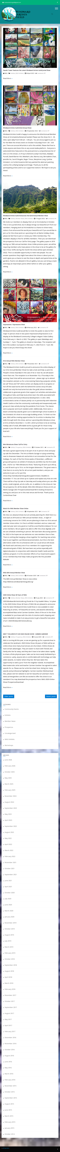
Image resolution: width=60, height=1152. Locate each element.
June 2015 (8, 1110)
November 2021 (10, 862)
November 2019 (10, 923)
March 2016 (9, 1074)
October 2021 (10, 868)
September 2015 (11, 1098)
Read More (7, 78)
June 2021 (8, 880)
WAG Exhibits (19, 73)
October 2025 (10, 772)
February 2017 (10, 1031)
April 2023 (8, 820)
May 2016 (8, 1068)
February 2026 (10, 766)
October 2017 (10, 1001)
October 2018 (10, 959)
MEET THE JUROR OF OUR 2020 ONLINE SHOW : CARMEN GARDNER (25, 634)
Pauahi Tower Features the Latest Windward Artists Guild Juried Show (26, 70)
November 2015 (10, 1086)
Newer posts (51, 696)
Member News (20, 218)
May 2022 (8, 838)
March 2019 (9, 947)
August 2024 (9, 802)
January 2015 (9, 1128)
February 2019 (10, 953)
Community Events (12, 709)
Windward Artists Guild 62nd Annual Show (17, 128)
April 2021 (8, 887)
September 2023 (11, 808)
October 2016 (10, 1050)
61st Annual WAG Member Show (14, 361)
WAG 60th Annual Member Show (14, 573)
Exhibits (12, 73)
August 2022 (9, 832)
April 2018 (8, 977)
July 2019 (8, 941)
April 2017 (8, 1025)
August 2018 (9, 971)
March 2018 (9, 983)
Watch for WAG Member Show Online (15, 508)
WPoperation (6, 1148)
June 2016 (8, 1062)
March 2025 (9, 784)
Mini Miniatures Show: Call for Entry (15, 444)
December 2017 (10, 995)
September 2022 (11, 826)
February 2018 (10, 989)
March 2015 (9, 1116)
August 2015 (9, 1104)
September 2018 (11, 965)
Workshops (9, 745)
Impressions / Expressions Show (14, 324)
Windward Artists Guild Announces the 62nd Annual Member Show (25, 216)
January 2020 (9, 917)
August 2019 (9, 935)
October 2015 (10, 1092)
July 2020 (8, 899)
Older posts (8, 696)
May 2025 (8, 778)
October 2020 (10, 893)
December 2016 (10, 1037)
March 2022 (9, 850)
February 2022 (10, 856)
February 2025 (10, 790)
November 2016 (10, 1043)
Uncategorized (10, 733)
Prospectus (19, 447)
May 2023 (8, 814)
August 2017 (9, 1013)
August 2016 (9, 1056)
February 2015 (10, 1122)
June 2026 (8, 760)
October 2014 (10, 1134)
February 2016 (10, 1080)
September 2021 (11, 874)
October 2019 (10, 929)
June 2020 (8, 905)
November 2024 (10, 796)
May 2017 (8, 1019)
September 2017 (11, 1007)
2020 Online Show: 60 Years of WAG (15, 595)
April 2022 (8, 844)
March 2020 (9, 911)
